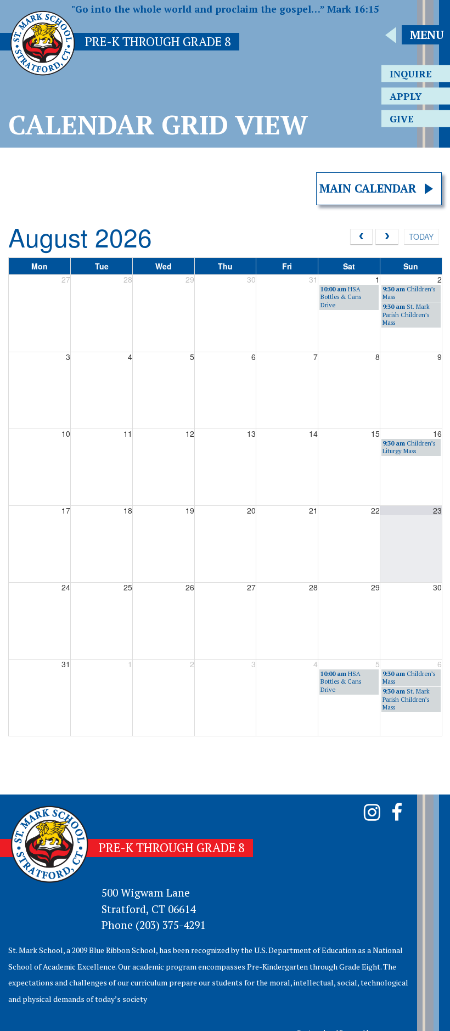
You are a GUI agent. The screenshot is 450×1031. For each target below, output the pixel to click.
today (421, 236)
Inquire (411, 73)
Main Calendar (368, 188)
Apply (405, 96)
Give (402, 118)
